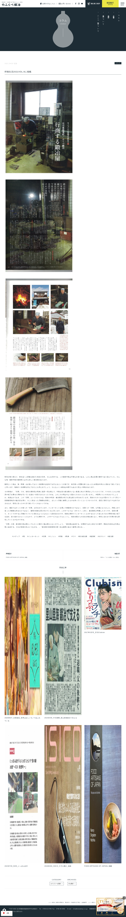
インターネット (34, 536)
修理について (103, 19)
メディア (117, 63)
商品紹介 (108, 15)
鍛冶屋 (111, 536)
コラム (119, 17)
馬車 (67, 536)
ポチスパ (102, 536)
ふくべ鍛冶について (98, 23)
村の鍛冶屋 (83, 536)
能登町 (93, 536)
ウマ (74, 536)
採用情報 (110, 3)
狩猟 (61, 536)
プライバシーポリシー (15, 911)
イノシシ (53, 536)
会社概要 (113, 15)
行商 (44, 536)
